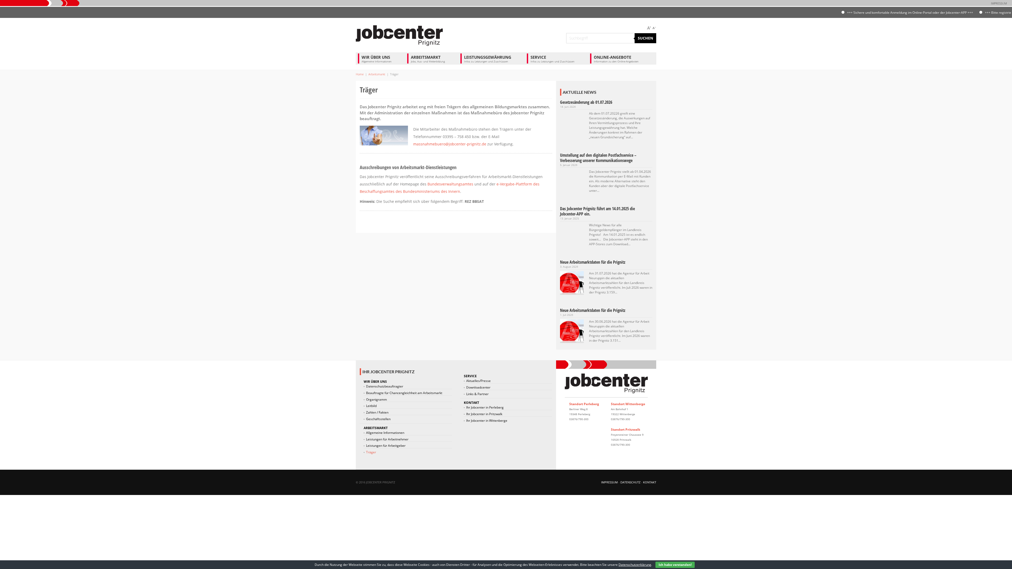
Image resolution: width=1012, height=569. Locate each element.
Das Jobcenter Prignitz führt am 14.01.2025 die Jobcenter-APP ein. (597, 211)
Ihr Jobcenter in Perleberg (485, 407)
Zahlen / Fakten (377, 412)
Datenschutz (630, 482)
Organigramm (376, 400)
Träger (371, 452)
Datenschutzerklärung (635, 564)
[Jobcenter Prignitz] (399, 35)
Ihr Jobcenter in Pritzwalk (484, 414)
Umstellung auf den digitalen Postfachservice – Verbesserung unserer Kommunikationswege (598, 158)
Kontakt (471, 402)
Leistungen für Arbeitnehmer (387, 439)
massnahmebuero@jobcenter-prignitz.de (449, 143)
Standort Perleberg (584, 404)
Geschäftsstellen (378, 419)
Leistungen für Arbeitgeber (386, 446)
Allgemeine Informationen (385, 433)
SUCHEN (645, 38)
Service (553, 59)
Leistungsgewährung (487, 59)
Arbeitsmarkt (428, 59)
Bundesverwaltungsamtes (450, 184)
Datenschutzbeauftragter (384, 386)
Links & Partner (477, 394)
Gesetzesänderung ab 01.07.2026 (586, 102)
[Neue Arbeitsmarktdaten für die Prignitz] (572, 282)
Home (360, 74)
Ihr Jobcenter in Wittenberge (486, 421)
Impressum (999, 3)
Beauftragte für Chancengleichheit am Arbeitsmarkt (404, 393)
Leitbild (371, 406)
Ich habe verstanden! (675, 564)
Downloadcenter (478, 387)
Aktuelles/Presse (478, 381)
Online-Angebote (616, 59)
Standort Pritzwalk (625, 429)
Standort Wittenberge (628, 404)
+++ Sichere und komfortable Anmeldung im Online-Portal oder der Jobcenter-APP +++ (890, 12)
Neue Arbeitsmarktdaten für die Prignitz (592, 262)
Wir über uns (377, 59)
